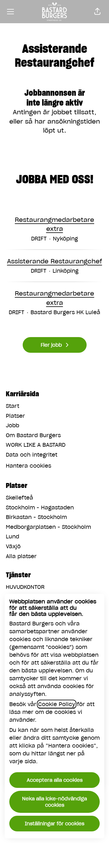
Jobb (12, 425)
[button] (97, 11)
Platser (15, 416)
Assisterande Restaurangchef (54, 261)
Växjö (13, 546)
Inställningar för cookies (54, 823)
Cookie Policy (56, 704)
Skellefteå (19, 497)
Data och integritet (31, 454)
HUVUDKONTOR (25, 587)
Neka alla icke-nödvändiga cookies (54, 802)
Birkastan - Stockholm (36, 517)
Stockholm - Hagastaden (40, 507)
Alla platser (21, 556)
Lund (12, 536)
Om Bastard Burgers (33, 435)
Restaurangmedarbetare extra (54, 224)
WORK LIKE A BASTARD (35, 445)
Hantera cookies (28, 465)
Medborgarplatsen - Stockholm (48, 527)
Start (12, 406)
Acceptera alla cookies (55, 780)
